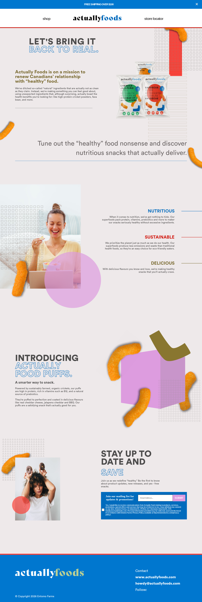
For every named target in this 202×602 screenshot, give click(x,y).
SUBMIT (179, 498)
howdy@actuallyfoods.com (157, 583)
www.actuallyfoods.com (155, 577)
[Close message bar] (197, 4)
